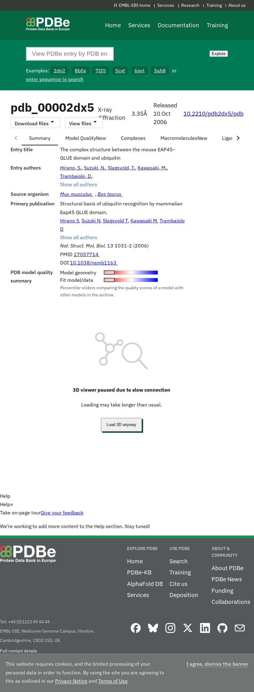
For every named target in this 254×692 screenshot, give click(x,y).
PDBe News (227, 579)
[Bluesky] (153, 633)
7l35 (100, 70)
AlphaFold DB (145, 583)
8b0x (80, 70)
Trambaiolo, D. (76, 176)
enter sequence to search (54, 79)
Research (190, 5)
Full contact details (18, 651)
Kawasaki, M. (152, 168)
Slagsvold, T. (121, 168)
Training (214, 5)
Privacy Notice (71, 681)
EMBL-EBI (253, 6)
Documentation (178, 25)
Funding (222, 590)
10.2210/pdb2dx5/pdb (213, 113)
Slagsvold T (115, 220)
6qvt (139, 70)
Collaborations (231, 601)
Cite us (178, 583)
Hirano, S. (70, 168)
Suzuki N (90, 220)
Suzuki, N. (94, 168)
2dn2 (59, 70)
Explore (219, 53)
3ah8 (160, 70)
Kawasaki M (143, 220)
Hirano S (69, 220)
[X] (188, 633)
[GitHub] (222, 633)
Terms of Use (113, 681)
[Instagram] (170, 633)
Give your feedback (62, 512)
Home (113, 25)
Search (178, 561)
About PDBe (227, 568)
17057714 (87, 254)
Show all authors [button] (78, 184)
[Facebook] (135, 633)
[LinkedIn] (205, 633)
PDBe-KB (139, 572)
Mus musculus (76, 194)
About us (237, 5)
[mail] (240, 633)
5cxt (120, 70)
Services (165, 5)
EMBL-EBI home (135, 5)
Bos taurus (110, 194)
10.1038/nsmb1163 (94, 263)
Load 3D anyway (121, 424)
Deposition (183, 595)
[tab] (40, 138)
